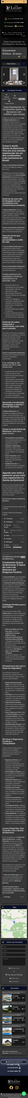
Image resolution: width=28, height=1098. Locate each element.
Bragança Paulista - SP (18, 32)
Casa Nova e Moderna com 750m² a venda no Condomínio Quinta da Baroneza (13, 1037)
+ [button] (3, 911)
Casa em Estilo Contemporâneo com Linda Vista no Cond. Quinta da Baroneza (13, 1025)
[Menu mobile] (3, 1)
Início (4, 32)
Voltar (24, 36)
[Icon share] (11, 1087)
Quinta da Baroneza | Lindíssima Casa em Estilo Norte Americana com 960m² (13, 1014)
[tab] (11, 63)
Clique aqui (5, 1053)
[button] (4, 74)
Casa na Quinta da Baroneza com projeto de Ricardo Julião (14, 1003)
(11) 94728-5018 (17, 18)
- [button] (3, 913)
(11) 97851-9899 (18, 22)
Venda (9, 32)
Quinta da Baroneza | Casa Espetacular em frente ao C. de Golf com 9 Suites (13, 992)
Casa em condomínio (9, 34)
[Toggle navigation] (24, 1)
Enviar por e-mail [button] (14, 968)
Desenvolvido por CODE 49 (14, 1097)
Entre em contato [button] (14, 1062)
